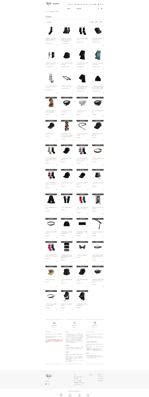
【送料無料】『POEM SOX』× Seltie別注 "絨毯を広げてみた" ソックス (51, 40)
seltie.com (47, 380)
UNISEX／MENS (51, 11)
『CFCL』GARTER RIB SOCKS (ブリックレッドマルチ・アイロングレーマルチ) (82, 160)
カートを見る (100, 378)
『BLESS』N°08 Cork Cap (50, 279)
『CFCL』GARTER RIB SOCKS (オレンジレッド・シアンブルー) (82, 209)
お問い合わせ (100, 380)
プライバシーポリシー (78, 384)
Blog (103, 4)
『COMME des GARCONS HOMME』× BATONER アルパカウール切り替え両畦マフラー (82, 87)
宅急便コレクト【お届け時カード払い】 (94, 348)
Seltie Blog (91, 374)
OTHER (57, 11)
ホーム (46, 11)
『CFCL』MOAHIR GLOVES (66, 207)
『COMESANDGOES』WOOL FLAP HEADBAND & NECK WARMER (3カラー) (66, 256)
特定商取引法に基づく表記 (79, 382)
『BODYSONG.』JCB (49, 133)
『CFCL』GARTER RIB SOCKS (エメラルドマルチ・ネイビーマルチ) (51, 160)
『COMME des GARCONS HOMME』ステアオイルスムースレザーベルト (97, 281)
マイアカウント (101, 376)
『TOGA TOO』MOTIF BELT (66, 86)
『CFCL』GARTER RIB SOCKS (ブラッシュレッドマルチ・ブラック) (51, 184)
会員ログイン (70, 4)
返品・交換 (85, 4)
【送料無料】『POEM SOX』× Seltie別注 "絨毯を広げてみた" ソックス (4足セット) (66, 40)
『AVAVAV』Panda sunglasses (82, 255)
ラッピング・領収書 (92, 4)
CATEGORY (79, 8)
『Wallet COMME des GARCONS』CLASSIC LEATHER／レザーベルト (97, 256)
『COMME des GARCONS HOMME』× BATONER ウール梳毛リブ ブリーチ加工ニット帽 (97, 87)
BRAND (68, 8)
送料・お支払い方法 (78, 4)
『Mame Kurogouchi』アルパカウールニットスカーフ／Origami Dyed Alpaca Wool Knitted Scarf (66, 135)
